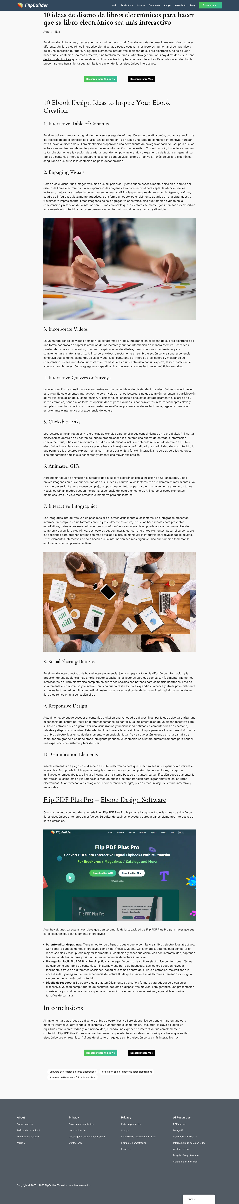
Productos (126, 5)
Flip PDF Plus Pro (68, 799)
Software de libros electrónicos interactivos (72, 1077)
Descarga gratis (210, 5)
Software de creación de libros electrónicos (73, 1071)
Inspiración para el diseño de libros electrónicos (126, 1071)
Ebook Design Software (133, 799)
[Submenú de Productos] (132, 5)
